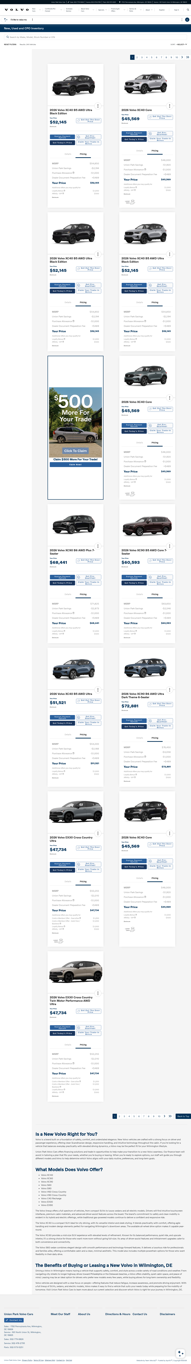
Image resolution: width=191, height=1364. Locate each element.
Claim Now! (75, 464)
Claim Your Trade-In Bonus (88, 143)
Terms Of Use (39, 1360)
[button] (97, 105)
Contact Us (15, 1320)
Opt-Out (69, 1360)
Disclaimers (167, 1314)
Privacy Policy (27, 1360)
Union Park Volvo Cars (12, 1360)
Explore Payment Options (62, 137)
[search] (188, 9)
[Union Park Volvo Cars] (16, 9)
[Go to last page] (188, 57)
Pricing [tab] (83, 154)
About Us (84, 1314)
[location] (119, 2)
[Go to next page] (182, 57)
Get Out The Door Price (90, 120)
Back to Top (183, 1116)
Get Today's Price (62, 143)
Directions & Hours (117, 1314)
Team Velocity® (151, 1360)
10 (176, 57)
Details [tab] (68, 154)
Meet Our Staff (60, 1314)
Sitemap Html (50, 1360)
